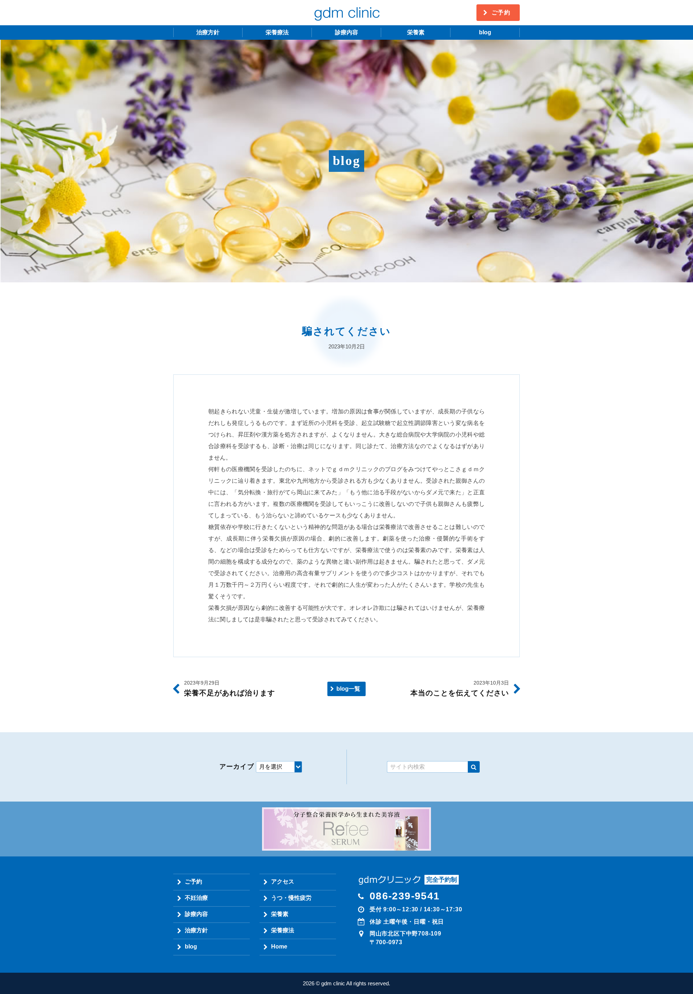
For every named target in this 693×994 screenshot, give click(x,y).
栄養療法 (277, 32)
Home (279, 946)
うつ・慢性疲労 (291, 898)
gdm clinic (346, 12)
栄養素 (415, 32)
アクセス (282, 881)
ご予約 (501, 12)
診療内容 (346, 32)
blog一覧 (348, 689)
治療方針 (207, 32)
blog (485, 32)
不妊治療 (196, 898)
